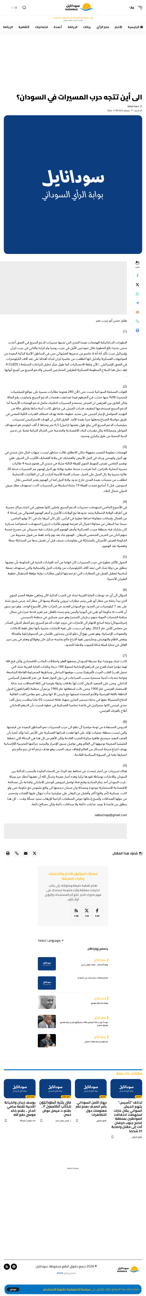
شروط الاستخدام (54, 1289)
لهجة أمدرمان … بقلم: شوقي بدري (94, 964)
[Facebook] (97, 913)
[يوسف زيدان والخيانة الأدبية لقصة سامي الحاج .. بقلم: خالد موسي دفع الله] (20, 1088)
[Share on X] (137, 284)
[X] (87, 913)
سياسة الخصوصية (79, 1289)
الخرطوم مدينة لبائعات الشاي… (95, 1041)
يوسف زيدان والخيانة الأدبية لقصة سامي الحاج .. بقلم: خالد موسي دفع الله (20, 1108)
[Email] (137, 312)
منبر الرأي (66, 1096)
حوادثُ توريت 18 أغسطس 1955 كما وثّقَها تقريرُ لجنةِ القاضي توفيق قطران (84, 1024)
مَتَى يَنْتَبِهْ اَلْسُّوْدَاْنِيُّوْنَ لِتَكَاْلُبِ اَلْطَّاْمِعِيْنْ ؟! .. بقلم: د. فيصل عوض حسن (55, 1108)
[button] (13, 1289)
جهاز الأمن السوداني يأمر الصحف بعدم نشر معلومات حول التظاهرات (91, 1108)
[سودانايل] (79, 7)
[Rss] (7, 1267)
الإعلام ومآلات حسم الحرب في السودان (92, 977)
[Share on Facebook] (137, 275)
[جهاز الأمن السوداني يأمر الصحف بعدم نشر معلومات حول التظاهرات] (91, 1088)
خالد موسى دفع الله (28, 1120)
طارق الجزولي (137, 1137)
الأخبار (138, 1096)
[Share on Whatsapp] (137, 293)
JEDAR (60, 1273)
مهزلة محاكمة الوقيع (99, 1003)
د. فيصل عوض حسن (63, 1120)
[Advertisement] (73, 59)
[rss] (76, 913)
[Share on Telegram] (137, 302)
